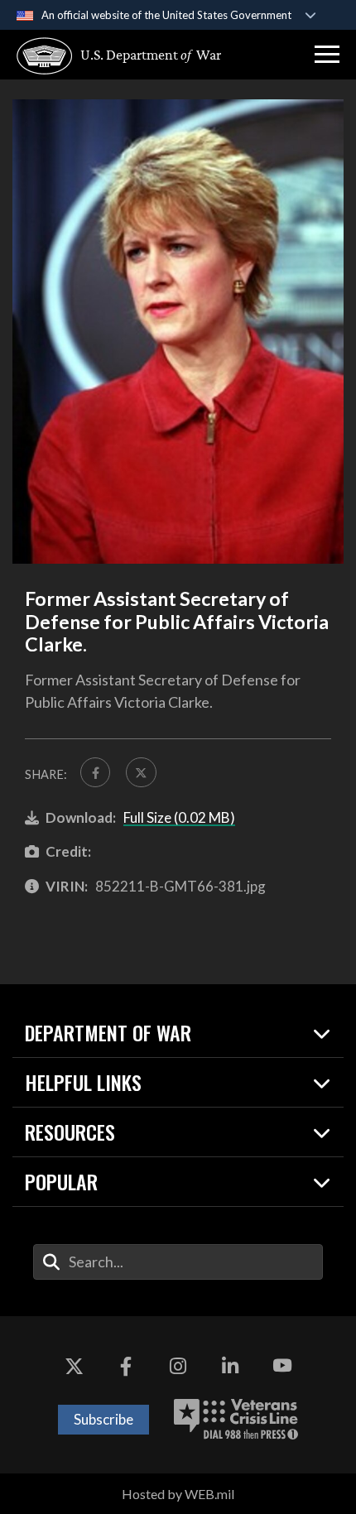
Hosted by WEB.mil (178, 1494)
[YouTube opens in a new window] (282, 1366)
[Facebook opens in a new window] (126, 1366)
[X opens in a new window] (73, 1366)
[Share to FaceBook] (95, 772)
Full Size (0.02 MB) (179, 817)
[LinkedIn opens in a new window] (230, 1366)
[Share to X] (141, 772)
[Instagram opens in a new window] (178, 1366)
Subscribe (103, 1419)
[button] (327, 55)
